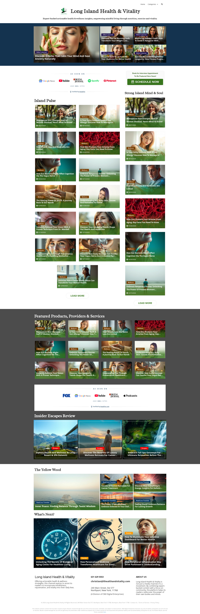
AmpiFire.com (104, 406)
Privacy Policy (154, 603)
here (104, 612)
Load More (77, 295)
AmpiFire (82, 92)
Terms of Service (144, 603)
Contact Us (134, 603)
